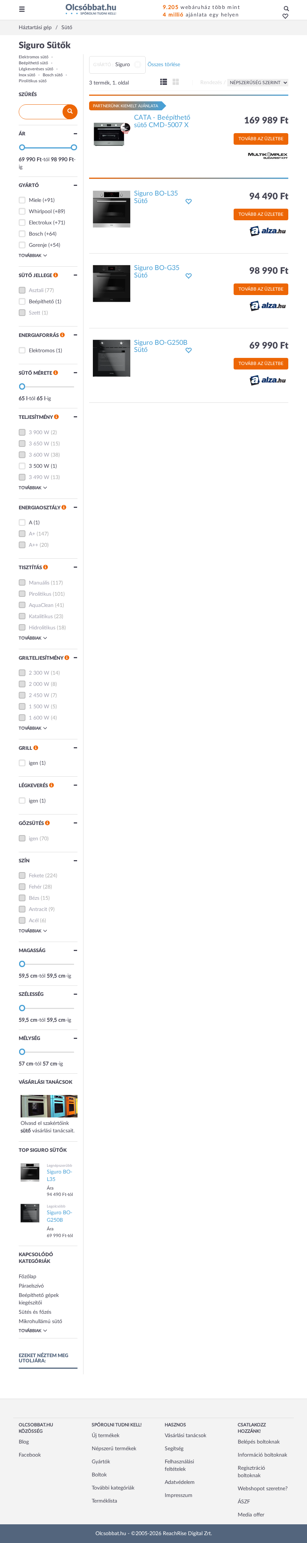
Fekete (36, 875)
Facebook (30, 1455)
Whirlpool (40, 211)
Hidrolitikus (42, 628)
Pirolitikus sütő (32, 81)
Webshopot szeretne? (263, 1488)
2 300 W (39, 673)
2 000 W (39, 684)
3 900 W (39, 432)
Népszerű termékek (114, 1448)
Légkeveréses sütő (36, 69)
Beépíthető (41, 301)
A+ (32, 534)
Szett (34, 313)
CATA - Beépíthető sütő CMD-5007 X (162, 121)
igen (33, 763)
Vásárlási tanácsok (185, 1435)
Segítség (174, 1448)
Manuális (39, 583)
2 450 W (39, 695)
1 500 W (39, 706)
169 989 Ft (266, 120)
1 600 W (39, 718)
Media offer (251, 1515)
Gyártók (101, 1461)
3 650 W (39, 444)
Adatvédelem (180, 1482)
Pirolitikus (40, 594)
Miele (35, 200)
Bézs (34, 898)
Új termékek (105, 1435)
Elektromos (42, 350)
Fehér (35, 887)
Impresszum (178, 1495)
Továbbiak (30, 256)
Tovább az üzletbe (260, 138)
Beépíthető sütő (33, 63)
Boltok (99, 1475)
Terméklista (104, 1501)
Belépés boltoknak (259, 1442)
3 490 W (39, 477)
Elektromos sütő (33, 57)
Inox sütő (27, 75)
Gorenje (38, 245)
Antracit (38, 909)
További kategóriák (113, 1488)
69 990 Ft (268, 345)
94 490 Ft (268, 196)
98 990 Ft (268, 271)
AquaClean (41, 605)
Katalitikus (41, 616)
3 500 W (39, 466)
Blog (24, 1442)
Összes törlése (164, 64)
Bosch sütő (53, 75)
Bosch (36, 234)
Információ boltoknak (262, 1455)
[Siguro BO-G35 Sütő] (111, 283)
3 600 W (39, 455)
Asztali (36, 290)
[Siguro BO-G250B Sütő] (111, 358)
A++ (33, 545)
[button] (283, 16)
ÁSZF (244, 1501)
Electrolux (40, 223)
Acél (34, 920)
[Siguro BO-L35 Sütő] (111, 208)
